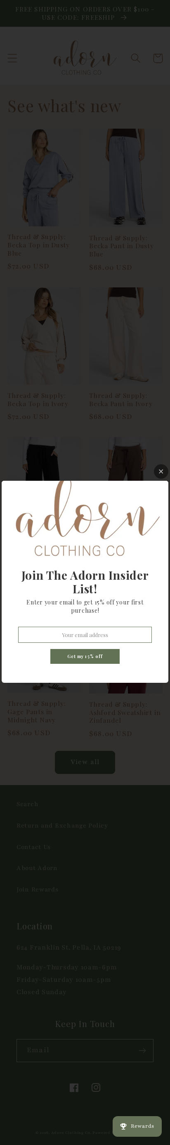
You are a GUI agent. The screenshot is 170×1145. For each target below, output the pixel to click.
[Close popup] (161, 471)
